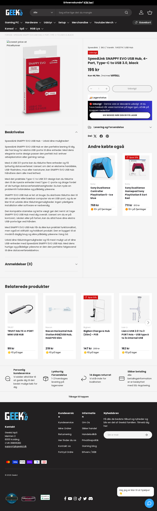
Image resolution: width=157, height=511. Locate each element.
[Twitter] (85, 498)
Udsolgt (132, 88)
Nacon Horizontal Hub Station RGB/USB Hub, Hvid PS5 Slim (59, 334)
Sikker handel (89, 428)
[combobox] (81, 12)
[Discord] (90, 498)
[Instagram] (75, 498)
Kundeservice (66, 422)
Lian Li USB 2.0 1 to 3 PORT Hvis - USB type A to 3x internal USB (135, 334)
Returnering (64, 434)
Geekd (14, 475)
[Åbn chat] (149, 503)
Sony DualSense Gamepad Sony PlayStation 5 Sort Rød (136, 193)
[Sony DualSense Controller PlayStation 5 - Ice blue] (102, 167)
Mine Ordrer (64, 428)
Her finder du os (67, 440)
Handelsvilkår (89, 434)
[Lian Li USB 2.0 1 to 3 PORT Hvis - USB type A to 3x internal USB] (135, 309)
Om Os (86, 422)
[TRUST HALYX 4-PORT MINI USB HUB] (21, 309)
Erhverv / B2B (89, 452)
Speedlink (93, 47)
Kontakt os (64, 446)
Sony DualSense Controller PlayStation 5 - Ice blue (101, 193)
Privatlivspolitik (90, 440)
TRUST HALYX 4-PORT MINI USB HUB (21, 332)
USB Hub (129, 47)
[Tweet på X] (95, 136)
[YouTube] (70, 498)
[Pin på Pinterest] (107, 136)
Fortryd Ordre (65, 452)
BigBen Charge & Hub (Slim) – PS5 (97, 332)
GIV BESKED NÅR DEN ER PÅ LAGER (120, 115)
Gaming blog (89, 446)
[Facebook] (65, 498)
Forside (8, 35)
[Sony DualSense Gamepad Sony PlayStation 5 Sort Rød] (137, 167)
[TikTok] (80, 498)
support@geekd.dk (16, 446)
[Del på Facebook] (101, 136)
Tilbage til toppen (79, 396)
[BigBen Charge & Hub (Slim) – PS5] (97, 309)
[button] (149, 12)
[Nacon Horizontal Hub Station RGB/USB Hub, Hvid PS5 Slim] (59, 309)
